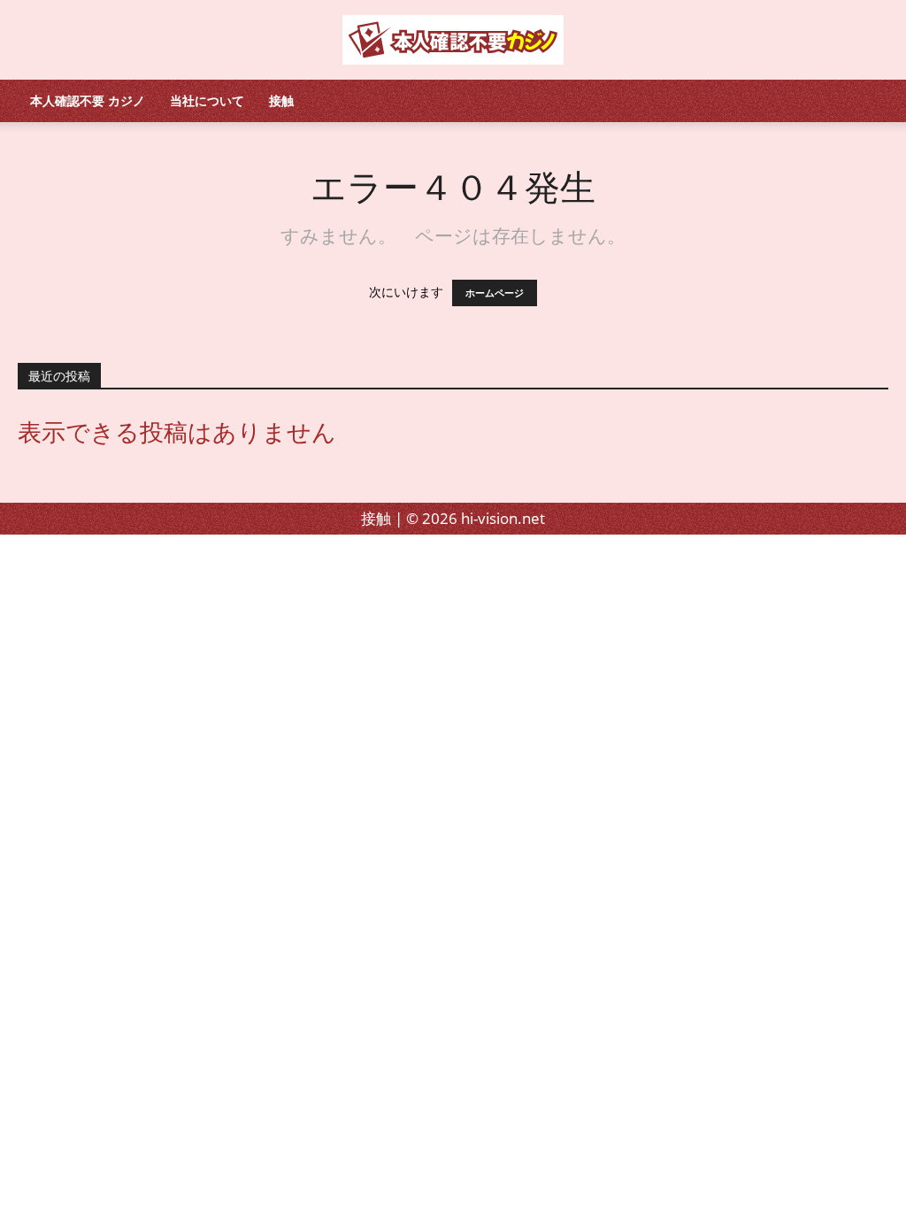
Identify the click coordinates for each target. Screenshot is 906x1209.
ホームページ (494, 293)
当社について (207, 100)
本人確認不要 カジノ (87, 100)
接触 (281, 100)
